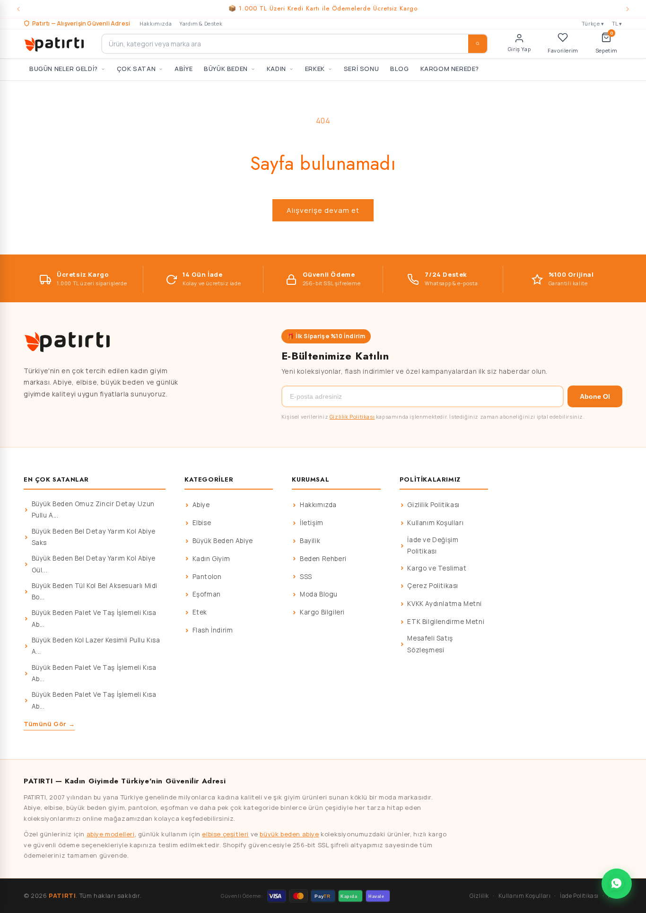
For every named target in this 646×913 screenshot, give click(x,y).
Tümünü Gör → (49, 724)
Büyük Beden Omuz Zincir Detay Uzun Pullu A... (93, 509)
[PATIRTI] (55, 43)
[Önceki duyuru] (18, 9)
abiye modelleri (111, 834)
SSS (306, 576)
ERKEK (315, 68)
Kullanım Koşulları (435, 522)
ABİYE (183, 68)
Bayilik (310, 540)
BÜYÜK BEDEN (226, 68)
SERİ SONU (361, 68)
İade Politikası (579, 896)
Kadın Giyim (211, 558)
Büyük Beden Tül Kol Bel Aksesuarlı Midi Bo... (94, 591)
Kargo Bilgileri (322, 612)
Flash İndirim (212, 630)
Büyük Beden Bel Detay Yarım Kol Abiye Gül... (94, 564)
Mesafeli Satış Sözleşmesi (430, 644)
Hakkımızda (156, 23)
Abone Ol (595, 396)
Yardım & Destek (200, 23)
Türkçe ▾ (593, 23)
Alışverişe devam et (323, 210)
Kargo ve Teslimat (436, 568)
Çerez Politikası (432, 585)
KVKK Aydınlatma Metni (444, 603)
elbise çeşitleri (225, 834)
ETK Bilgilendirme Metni (445, 621)
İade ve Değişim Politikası (432, 545)
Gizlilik (479, 896)
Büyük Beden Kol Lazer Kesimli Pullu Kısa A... (96, 646)
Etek (199, 612)
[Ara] (477, 44)
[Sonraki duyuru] (627, 9)
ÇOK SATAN (136, 68)
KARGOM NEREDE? (449, 68)
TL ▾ (617, 23)
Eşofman (206, 594)
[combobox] (294, 44)
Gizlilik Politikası (352, 416)
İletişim (311, 522)
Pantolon (207, 576)
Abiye (201, 504)
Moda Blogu (319, 594)
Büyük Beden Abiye (222, 540)
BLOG (399, 68)
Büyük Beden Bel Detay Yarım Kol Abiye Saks (94, 537)
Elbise (201, 522)
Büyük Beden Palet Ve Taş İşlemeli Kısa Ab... (94, 618)
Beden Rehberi (323, 558)
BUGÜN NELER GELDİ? (63, 68)
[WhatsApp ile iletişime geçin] (617, 884)
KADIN (276, 68)
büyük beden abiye (289, 834)
